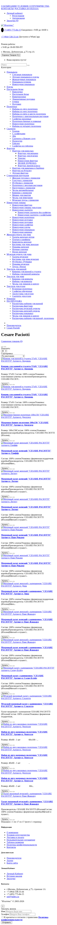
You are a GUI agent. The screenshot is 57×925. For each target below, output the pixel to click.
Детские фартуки (20, 173)
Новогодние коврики (22, 232)
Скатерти (11, 129)
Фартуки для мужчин (28, 156)
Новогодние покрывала (23, 84)
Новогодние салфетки (22, 225)
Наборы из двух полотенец (25, 109)
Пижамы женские (20, 247)
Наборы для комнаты (22, 281)
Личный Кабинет (15, 873)
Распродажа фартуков (22, 306)
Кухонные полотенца (22, 289)
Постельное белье (15, 89)
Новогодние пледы (21, 227)
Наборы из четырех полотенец (26, 126)
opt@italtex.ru (13, 896)
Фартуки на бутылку (22, 170)
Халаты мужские (20, 257)
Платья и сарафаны (21, 239)
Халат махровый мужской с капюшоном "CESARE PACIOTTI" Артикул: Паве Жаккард (27, 802)
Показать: (5, 348)
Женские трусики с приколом (26, 178)
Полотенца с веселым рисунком (27, 185)
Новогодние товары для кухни (26, 207)
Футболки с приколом (22, 183)
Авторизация (18, 18)
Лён (14, 136)
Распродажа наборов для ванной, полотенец (33, 318)
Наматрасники (19, 96)
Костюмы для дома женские (25, 244)
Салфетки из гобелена (22, 146)
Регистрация (18, 16)
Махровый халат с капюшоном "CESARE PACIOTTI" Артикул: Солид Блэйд (22, 676)
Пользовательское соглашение (21, 840)
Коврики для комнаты (22, 279)
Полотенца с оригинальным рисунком (30, 116)
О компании (12, 832)
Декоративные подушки (23, 99)
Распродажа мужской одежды (26, 308)
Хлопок (16, 131)
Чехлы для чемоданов (22, 197)
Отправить (6, 922)
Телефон (5, 914)
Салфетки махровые (21, 119)
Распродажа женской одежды (26, 311)
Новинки (11, 298)
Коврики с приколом (22, 193)
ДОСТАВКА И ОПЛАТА (26, 8)
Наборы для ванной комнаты (26, 274)
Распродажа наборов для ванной (27, 303)
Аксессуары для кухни (23, 294)
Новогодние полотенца (23, 124)
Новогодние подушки (22, 222)
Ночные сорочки (20, 249)
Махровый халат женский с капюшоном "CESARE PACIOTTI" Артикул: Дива (27, 592)
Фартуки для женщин (28, 153)
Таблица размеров (15, 842)
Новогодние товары (16, 202)
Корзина (11, 55)
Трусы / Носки (19, 266)
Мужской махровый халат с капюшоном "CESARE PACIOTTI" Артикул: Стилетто (27, 705)
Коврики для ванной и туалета (26, 271)
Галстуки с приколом (22, 180)
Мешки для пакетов (21, 195)
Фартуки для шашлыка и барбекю (28, 168)
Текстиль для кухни (16, 286)
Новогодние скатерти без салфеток (34, 212)
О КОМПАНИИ (9, 6)
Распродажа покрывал (22, 313)
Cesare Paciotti (13, 328)
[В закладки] (11, 384)
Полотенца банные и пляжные (26, 121)
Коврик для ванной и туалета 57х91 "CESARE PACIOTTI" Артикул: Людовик (24, 367)
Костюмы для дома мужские (25, 259)
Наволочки (17, 92)
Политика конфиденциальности (22, 845)
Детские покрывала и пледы (25, 77)
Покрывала (12, 72)
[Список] (5, 346)
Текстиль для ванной (16, 269)
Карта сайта (12, 863)
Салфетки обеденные (22, 291)
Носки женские (19, 252)
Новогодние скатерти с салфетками (34, 215)
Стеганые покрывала (22, 74)
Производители (14, 858)
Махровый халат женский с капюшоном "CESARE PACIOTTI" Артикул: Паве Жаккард (27, 620)
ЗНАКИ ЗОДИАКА (27, 163)
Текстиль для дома (15, 276)
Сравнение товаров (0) (12, 341)
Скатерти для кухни (21, 296)
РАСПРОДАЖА (14, 301)
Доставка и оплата (15, 837)
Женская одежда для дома (19, 234)
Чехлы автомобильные (23, 190)
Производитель (14, 325)
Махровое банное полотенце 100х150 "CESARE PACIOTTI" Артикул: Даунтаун (25, 423)
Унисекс (22, 158)
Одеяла (15, 101)
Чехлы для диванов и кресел (25, 284)
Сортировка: (7, 353)
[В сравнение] (13, 384)
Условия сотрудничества (18, 835)
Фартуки (11, 148)
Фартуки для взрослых (23, 151)
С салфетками (18, 133)
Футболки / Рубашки (22, 261)
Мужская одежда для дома (19, 254)
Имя (3, 911)
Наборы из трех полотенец (24, 111)
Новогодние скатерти (22, 210)
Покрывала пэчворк (21, 82)
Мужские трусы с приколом (25, 200)
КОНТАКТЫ (7, 8)
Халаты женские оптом (23, 237)
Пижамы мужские (20, 264)
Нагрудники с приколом (23, 188)
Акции (10, 860)
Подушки (16, 104)
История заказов (14, 876)
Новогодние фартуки (28, 161)
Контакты (11, 847)
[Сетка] (2, 346)
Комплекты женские (22, 242)
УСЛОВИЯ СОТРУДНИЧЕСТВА (33, 6)
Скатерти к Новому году (24, 138)
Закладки (11, 878)
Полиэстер (17, 141)
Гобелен (16, 143)
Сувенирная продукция (18, 175)
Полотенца (12, 106)
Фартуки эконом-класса (29, 165)
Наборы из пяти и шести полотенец (29, 114)
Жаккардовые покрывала (24, 79)
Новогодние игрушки (22, 220)
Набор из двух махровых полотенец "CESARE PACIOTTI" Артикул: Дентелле (24, 733)
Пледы (10, 87)
